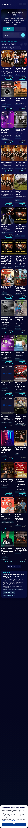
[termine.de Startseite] (7, 4)
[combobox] (9, 35)
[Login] (20, 4)
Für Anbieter (4, 1)
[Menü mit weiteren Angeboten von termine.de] (24, 4)
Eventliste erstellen (9, 592)
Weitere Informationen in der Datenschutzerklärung (9, 821)
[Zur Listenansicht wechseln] (25, 44)
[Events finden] (23, 35)
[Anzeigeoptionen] (21, 44)
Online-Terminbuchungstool (15, 1)
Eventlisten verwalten (8, 595)
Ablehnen (7, 825)
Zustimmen (20, 825)
